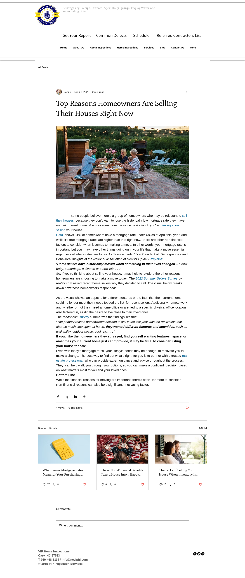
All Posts (43, 67)
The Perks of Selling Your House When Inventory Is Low (177, 472)
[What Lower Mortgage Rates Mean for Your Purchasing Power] (64, 449)
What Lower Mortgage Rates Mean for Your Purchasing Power (63, 472)
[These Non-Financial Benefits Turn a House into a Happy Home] (123, 449)
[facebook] (195, 553)
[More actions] (187, 92)
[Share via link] (84, 396)
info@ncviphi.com (75, 559)
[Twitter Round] (199, 553)
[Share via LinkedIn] (75, 396)
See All (203, 427)
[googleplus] (202, 553)
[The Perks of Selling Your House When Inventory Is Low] (181, 449)
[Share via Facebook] (58, 396)
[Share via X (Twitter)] (66, 396)
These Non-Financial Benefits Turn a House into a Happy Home (122, 472)
